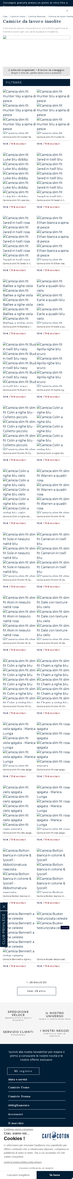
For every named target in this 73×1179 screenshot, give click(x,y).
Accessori (15, 1114)
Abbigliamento (19, 1105)
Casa (5, 16)
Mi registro (23, 1071)
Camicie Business (36, 16)
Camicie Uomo (18, 16)
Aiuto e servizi (17, 1079)
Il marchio (16, 1123)
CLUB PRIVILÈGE (4, 929)
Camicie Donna (19, 1096)
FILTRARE (14, 82)
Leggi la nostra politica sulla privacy (23, 1162)
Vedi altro (36, 991)
